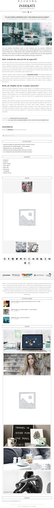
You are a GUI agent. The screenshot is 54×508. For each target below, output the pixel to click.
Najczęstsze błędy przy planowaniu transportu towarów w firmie (19, 144)
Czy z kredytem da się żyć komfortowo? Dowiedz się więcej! (17, 151)
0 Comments (44, 19)
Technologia (6, 171)
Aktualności (5, 160)
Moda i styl (5, 167)
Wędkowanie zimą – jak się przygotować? (13, 148)
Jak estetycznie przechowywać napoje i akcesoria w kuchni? (17, 150)
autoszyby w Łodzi (33, 74)
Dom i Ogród (6, 165)
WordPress (34, 506)
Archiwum (5, 162)
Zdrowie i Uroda (7, 172)
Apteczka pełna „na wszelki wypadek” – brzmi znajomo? (16, 146)
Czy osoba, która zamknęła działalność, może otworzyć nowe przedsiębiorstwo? (28, 120)
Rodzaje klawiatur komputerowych (19, 118)
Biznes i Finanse (7, 163)
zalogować (10, 129)
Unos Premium (25, 506)
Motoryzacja (33, 19)
